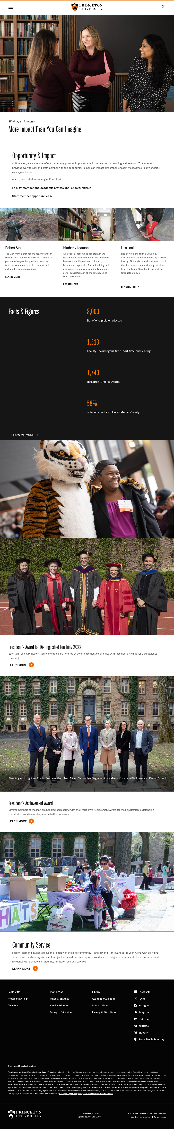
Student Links (100, 1005)
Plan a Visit (56, 992)
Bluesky (143, 1032)
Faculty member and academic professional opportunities (50, 188)
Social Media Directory (151, 1039)
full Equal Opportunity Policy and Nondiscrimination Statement (86, 1093)
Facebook (144, 992)
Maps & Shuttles (59, 998)
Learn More (17, 821)
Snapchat (144, 1012)
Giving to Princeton (61, 1012)
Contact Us (14, 992)
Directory (13, 1005)
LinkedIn (143, 1019)
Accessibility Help (18, 998)
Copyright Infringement (140, 1117)
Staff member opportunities (30, 196)
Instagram (144, 1005)
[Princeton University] (25, 1115)
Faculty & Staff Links (104, 1012)
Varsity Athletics (59, 1005)
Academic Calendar (103, 998)
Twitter (142, 998)
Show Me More (27, 435)
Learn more (17, 665)
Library (96, 992)
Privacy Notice (160, 1117)
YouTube (143, 1025)
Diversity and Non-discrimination (22, 1066)
